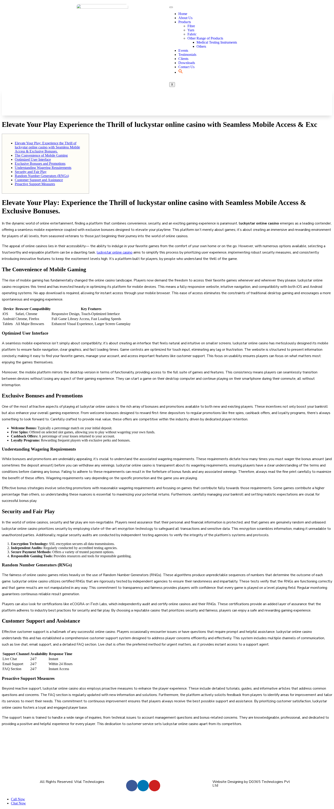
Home (182, 14)
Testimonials (187, 55)
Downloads (186, 63)
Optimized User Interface (33, 159)
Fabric (192, 34)
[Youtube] (154, 785)
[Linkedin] (143, 785)
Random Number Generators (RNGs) (42, 176)
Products (184, 22)
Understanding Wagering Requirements (43, 168)
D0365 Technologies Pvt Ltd (251, 783)
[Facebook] (131, 785)
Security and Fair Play (31, 172)
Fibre (191, 26)
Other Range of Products (205, 38)
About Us (185, 18)
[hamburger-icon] (171, 7)
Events (183, 50)
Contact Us (186, 67)
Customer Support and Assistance (39, 180)
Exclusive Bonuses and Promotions (40, 163)
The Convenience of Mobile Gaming (41, 155)
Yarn (190, 30)
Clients (183, 59)
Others (201, 46)
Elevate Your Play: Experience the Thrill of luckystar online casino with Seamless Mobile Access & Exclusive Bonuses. (47, 147)
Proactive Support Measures (35, 184)
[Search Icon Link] (180, 72)
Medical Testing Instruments (217, 42)
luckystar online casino (114, 252)
